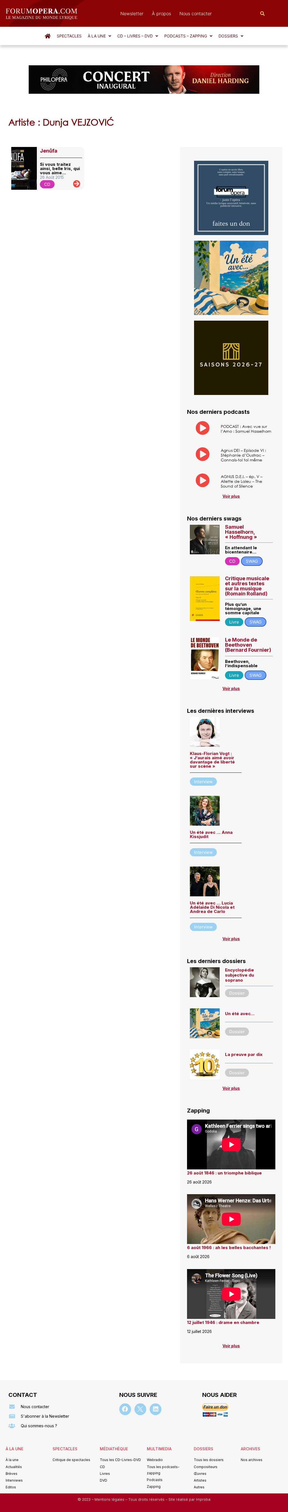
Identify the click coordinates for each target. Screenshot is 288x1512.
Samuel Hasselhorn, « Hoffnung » (241, 532)
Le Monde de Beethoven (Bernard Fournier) (248, 645)
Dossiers (228, 35)
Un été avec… (240, 1013)
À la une (97, 35)
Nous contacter (195, 13)
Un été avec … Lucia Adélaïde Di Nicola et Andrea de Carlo (212, 907)
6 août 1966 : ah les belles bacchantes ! (229, 1247)
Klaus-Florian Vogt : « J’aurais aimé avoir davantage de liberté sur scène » (212, 760)
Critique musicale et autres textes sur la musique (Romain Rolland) (247, 586)
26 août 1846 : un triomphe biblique (224, 1173)
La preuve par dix (243, 1054)
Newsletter (131, 13)
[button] (99, 36)
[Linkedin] (155, 1409)
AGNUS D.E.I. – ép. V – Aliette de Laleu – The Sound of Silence (241, 481)
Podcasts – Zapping (185, 35)
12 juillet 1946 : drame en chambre (223, 1322)
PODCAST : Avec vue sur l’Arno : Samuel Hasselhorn (246, 429)
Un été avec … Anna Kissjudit (211, 834)
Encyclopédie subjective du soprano (239, 975)
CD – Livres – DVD (135, 35)
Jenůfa (48, 151)
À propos (161, 13)
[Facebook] (125, 1409)
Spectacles (69, 35)
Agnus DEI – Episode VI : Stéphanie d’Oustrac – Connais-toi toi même (243, 455)
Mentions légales (109, 1499)
